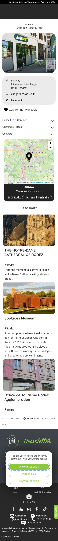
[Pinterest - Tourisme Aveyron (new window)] (37, 509)
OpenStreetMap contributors (42, 182)
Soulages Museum (19, 318)
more (5, 425)
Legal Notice (6, 537)
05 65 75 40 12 (44, 519)
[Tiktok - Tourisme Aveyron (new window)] (44, 509)
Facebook (16, 100)
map (15, 492)
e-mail (17, 419)
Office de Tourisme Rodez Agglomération (26, 397)
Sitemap (16, 537)
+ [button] (50, 143)
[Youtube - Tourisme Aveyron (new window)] (21, 509)
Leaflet (18, 182)
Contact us (20, 515)
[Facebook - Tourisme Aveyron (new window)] (13, 509)
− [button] (50, 147)
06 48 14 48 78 (34, 522)
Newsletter (56, 512)
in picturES (29, 502)
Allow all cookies (29, 466)
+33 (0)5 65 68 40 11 (23, 94)
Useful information (42, 492)
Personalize (29, 473)
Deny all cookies (29, 480)
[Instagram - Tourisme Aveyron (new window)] (29, 509)
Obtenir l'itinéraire (37, 197)
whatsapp (21, 519)
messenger (33, 419)
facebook (50, 419)
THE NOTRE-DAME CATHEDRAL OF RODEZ (23, 252)
